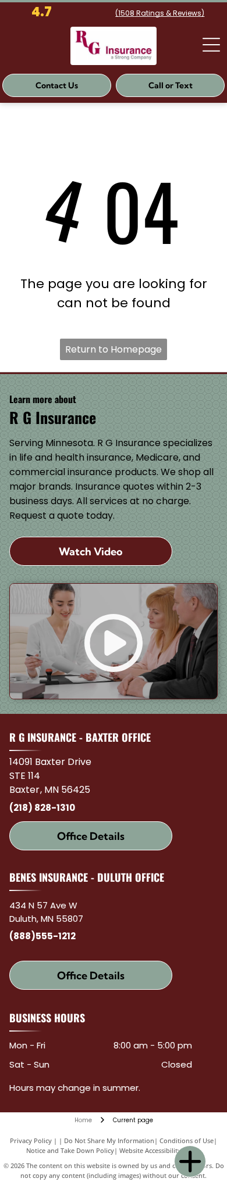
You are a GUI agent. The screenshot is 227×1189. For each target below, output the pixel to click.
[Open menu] (211, 44)
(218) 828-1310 (42, 808)
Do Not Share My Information (109, 1140)
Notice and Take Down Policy (70, 1150)
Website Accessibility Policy (160, 1150)
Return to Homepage (113, 349)
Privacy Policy (31, 1140)
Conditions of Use (186, 1140)
